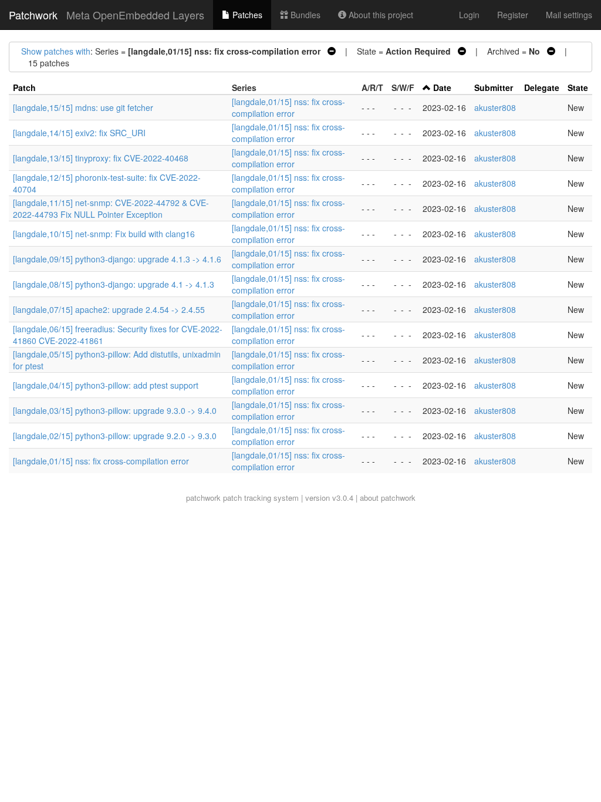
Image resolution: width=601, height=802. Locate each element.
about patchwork (388, 497)
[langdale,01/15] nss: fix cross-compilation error (288, 107)
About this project (379, 15)
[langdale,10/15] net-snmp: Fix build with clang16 (104, 234)
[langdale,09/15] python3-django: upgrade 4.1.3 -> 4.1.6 (117, 259)
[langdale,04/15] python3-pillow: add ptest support (105, 385)
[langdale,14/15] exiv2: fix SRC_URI (79, 133)
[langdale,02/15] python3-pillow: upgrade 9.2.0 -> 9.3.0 (115, 436)
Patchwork (33, 14)
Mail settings (569, 15)
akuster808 (495, 107)
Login (469, 15)
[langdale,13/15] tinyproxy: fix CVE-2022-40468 (100, 158)
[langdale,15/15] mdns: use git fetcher (83, 107)
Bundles (304, 15)
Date (442, 87)
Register (512, 15)
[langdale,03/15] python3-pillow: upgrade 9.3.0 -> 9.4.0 (115, 410)
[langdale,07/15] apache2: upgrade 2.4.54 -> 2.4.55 (109, 309)
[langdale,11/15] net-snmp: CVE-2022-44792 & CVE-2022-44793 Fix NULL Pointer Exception (111, 208)
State (578, 87)
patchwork (203, 497)
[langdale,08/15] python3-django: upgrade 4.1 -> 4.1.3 (113, 284)
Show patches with (55, 51)
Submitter (493, 87)
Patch (24, 87)
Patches (246, 15)
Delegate (541, 87)
